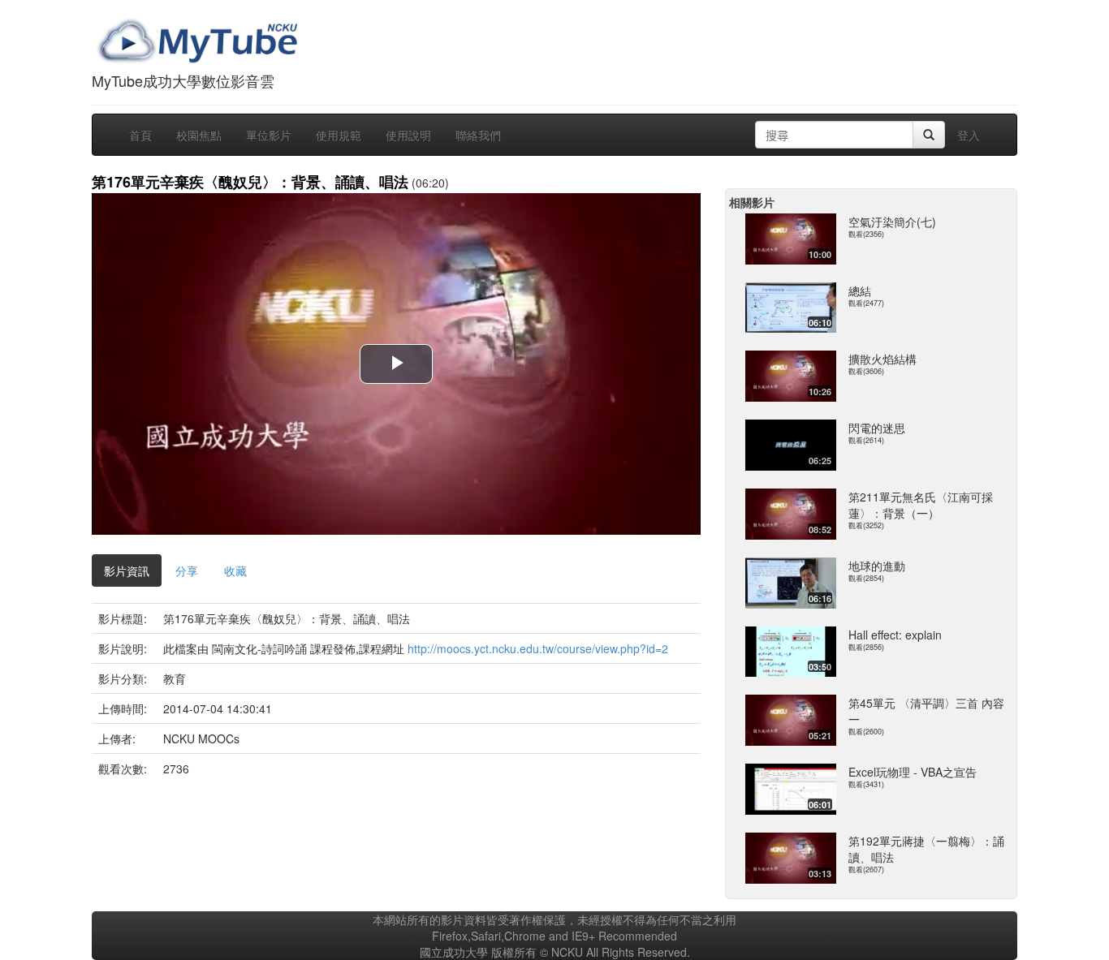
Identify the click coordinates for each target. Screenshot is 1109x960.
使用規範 (338, 135)
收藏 (235, 570)
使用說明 (408, 135)
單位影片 (268, 135)
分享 (186, 570)
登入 (968, 135)
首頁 (140, 135)
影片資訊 (126, 570)
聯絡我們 (478, 135)
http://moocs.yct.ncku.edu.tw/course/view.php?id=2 (538, 648)
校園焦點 (199, 135)
